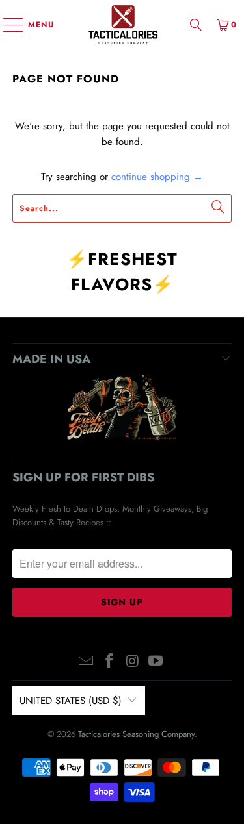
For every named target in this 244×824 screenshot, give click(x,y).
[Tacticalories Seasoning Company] (122, 24)
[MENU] (7, 25)
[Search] (195, 24)
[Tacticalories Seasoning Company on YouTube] (156, 662)
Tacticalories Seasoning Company (136, 734)
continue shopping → (157, 176)
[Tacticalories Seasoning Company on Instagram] (133, 662)
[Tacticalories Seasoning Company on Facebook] (110, 662)
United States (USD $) (71, 700)
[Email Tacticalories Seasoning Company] (86, 662)
